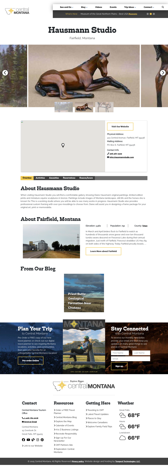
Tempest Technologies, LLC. (127, 461)
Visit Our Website (120, 126)
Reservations (69, 178)
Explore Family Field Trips (99, 426)
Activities (40, 178)
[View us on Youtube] (28, 440)
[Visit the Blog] (33, 440)
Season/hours (86, 178)
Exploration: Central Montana (64, 450)
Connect (148, 7)
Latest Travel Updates (98, 414)
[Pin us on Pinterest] (42, 440)
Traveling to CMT (95, 410)
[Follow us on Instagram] (37, 440)
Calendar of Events (64, 425)
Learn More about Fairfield (103, 251)
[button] (5, 73)
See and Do (66, 7)
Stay (83, 7)
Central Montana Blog (66, 417)
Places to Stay (94, 418)
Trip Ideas (129, 7)
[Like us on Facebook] (23, 440)
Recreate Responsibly (66, 433)
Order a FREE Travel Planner (64, 411)
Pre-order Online (30, 360)
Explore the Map (63, 421)
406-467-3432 (116, 154)
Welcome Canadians (97, 422)
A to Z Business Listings (66, 429)
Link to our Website (33, 446)
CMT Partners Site (64, 445)
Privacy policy (78, 461)
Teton (144, 226)
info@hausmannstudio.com (122, 157)
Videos (98, 7)
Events (113, 7)
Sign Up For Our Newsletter (62, 439)
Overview (27, 178)
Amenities (54, 178)
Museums (131, 14)
